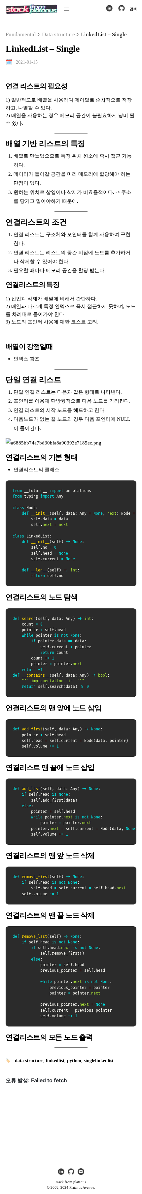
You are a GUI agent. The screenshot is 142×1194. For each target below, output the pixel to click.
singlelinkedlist (99, 1060)
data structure (29, 1060)
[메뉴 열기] (67, 9)
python (74, 1060)
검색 (133, 9)
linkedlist (55, 1060)
